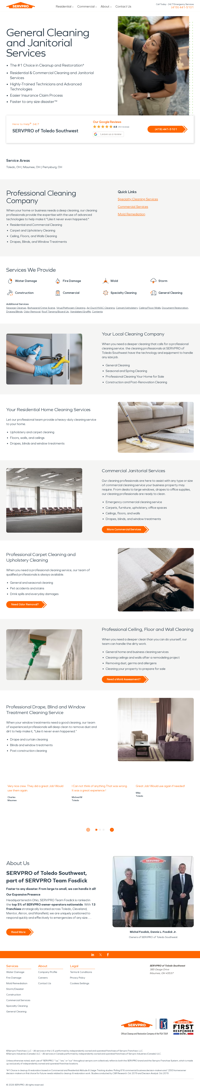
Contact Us (123, 6)
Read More (18, 932)
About (105, 6)
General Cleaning (16, 1011)
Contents (97, 311)
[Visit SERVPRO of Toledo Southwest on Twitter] (100, 954)
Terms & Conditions (81, 972)
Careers (43, 977)
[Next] (112, 830)
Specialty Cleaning (17, 1005)
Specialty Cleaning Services (138, 199)
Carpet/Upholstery (127, 307)
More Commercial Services (124, 529)
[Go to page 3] (103, 829)
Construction (13, 994)
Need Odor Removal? (25, 604)
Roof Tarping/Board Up (55, 311)
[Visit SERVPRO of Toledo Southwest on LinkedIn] (92, 954)
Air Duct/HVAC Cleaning (101, 307)
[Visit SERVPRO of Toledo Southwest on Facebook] (108, 954)
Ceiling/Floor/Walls (150, 307)
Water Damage (15, 972)
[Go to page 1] (96, 829)
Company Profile (47, 972)
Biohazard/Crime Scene (41, 307)
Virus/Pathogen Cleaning (70, 307)
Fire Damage (13, 977)
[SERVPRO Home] (20, 5)
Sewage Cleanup (16, 307)
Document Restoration (175, 307)
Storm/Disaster (15, 988)
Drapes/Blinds (14, 311)
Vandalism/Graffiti (80, 311)
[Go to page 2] (100, 829)
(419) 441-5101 (182, 7)
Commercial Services (133, 207)
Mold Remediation (131, 214)
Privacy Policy (77, 977)
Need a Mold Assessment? (123, 679)
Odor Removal (32, 311)
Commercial (86, 6)
